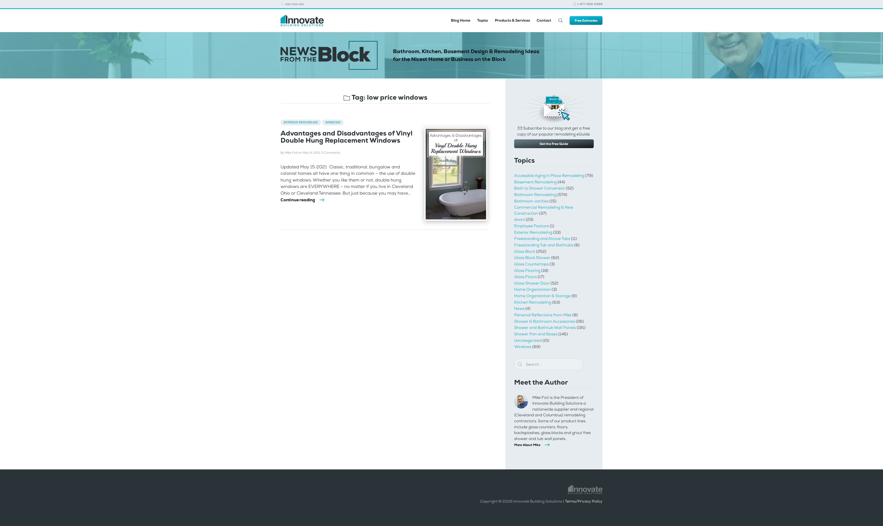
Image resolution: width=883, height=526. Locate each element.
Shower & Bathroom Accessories (544, 321)
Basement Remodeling (535, 181)
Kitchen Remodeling (532, 302)
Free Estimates (586, 20)
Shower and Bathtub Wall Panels (545, 327)
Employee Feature (531, 225)
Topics (482, 20)
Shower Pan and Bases (535, 333)
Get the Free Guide (554, 144)
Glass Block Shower (532, 257)
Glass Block (524, 251)
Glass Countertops (531, 264)
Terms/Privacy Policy (583, 501)
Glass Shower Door (532, 283)
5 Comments (330, 153)
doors (519, 219)
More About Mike (527, 445)
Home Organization (532, 289)
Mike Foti (291, 153)
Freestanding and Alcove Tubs (542, 238)
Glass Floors (525, 276)
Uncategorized (528, 340)
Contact (544, 20)
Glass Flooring (527, 270)
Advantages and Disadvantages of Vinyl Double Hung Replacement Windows (347, 137)
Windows (332, 122)
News (519, 308)
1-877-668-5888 (589, 4)
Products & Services (512, 20)
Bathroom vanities (531, 201)
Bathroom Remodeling (535, 194)
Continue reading (298, 200)
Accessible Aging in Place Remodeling (549, 175)
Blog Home (460, 20)
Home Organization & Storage (542, 295)
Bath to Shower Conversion (539, 188)
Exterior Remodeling (301, 122)
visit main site (294, 4)
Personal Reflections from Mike (542, 314)
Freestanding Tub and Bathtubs (543, 244)
